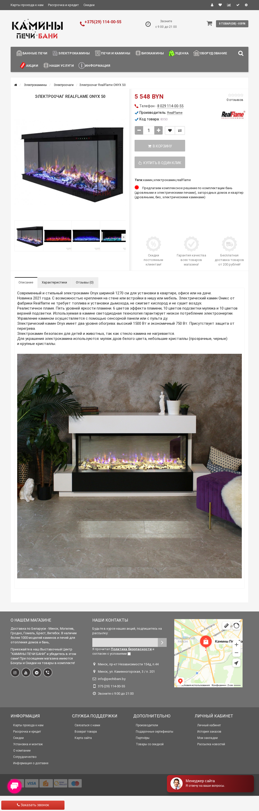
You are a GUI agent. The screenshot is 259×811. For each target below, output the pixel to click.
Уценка (182, 53)
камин (148, 180)
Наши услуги (61, 66)
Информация (97, 66)
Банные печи (35, 53)
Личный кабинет (209, 725)
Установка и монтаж (28, 744)
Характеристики (54, 282)
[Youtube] (26, 672)
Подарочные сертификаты (154, 731)
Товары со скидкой (150, 744)
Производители (147, 725)
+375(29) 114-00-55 (102, 21)
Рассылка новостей (211, 744)
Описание (25, 282)
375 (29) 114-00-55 (111, 686)
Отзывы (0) (85, 282)
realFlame (184, 180)
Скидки (89, 5)
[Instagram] (15, 672)
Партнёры (142, 738)
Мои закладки (207, 738)
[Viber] (47, 672)
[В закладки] (170, 130)
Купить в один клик (161, 163)
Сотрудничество (24, 757)
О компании (22, 750)
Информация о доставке (30, 763)
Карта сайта (83, 738)
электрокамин (164, 180)
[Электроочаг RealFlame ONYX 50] (70, 162)
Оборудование (213, 53)
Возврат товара (86, 731)
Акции (32, 66)
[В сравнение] (180, 130)
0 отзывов (235, 100)
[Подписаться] (162, 642)
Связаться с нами (87, 725)
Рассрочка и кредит (63, 5)
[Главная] (15, 85)
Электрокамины (74, 53)
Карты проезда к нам (27, 5)
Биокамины (152, 53)
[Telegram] (36, 672)
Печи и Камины (115, 53)
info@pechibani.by (111, 679)
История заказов (209, 731)
